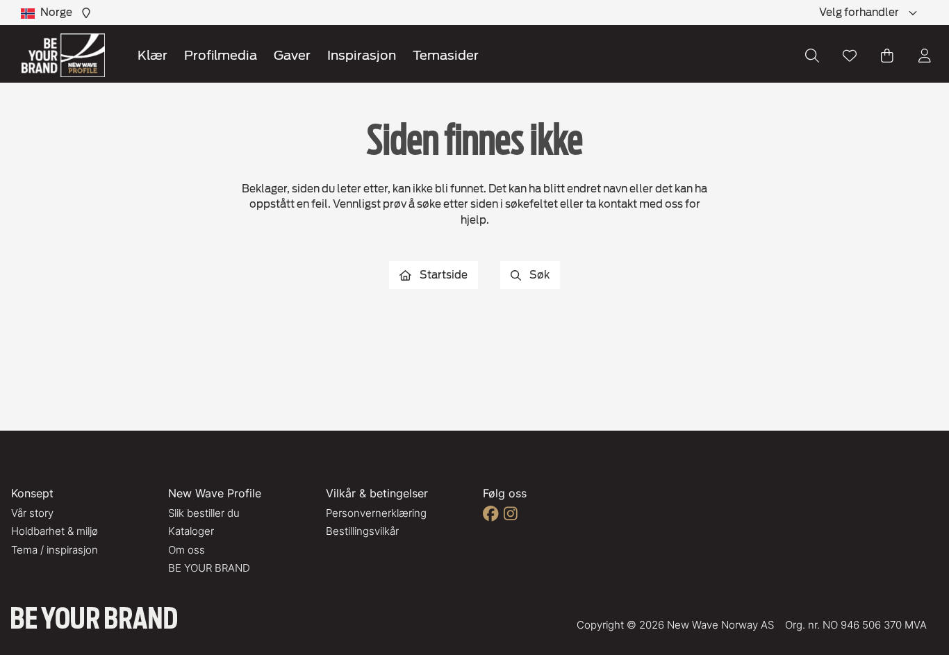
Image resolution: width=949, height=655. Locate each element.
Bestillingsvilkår (362, 531)
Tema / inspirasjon (54, 549)
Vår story (32, 513)
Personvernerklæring (376, 513)
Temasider (446, 55)
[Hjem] (63, 55)
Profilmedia (220, 55)
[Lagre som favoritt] (849, 55)
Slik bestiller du (204, 513)
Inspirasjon (361, 55)
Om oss (186, 549)
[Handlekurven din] (887, 55)
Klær (152, 55)
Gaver (292, 55)
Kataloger (191, 531)
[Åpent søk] (812, 55)
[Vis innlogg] (924, 55)
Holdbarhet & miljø (54, 531)
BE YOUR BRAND (209, 567)
